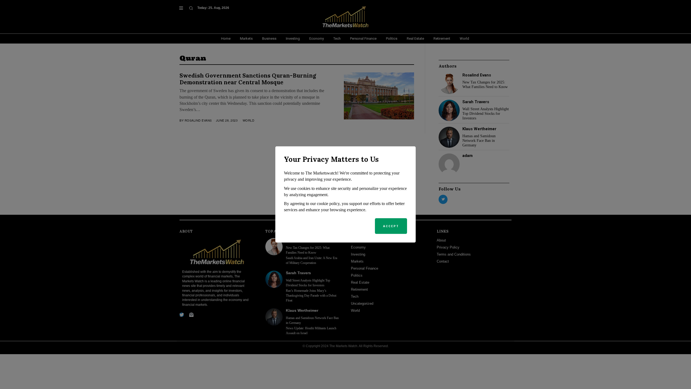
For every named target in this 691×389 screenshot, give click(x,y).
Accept (391, 226)
